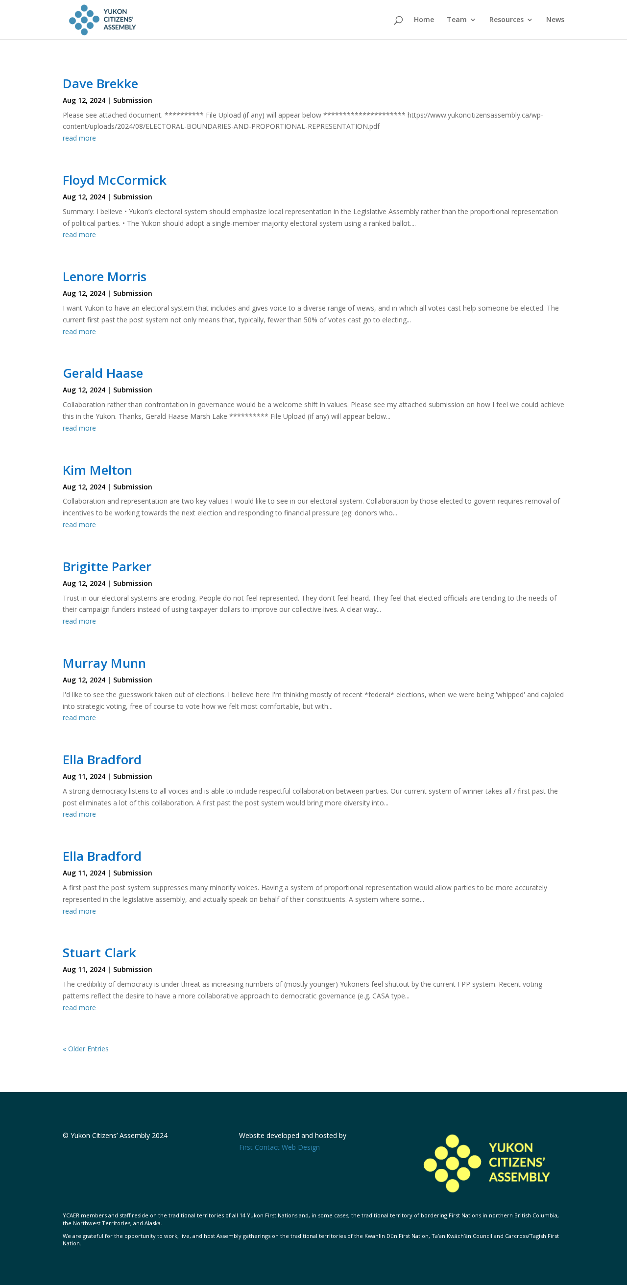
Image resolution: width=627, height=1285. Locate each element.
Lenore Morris (104, 276)
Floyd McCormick (115, 180)
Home (424, 20)
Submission (132, 100)
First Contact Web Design (279, 1147)
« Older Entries (86, 1048)
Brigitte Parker (107, 566)
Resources (506, 20)
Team (457, 20)
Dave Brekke (100, 83)
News (555, 20)
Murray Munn (104, 663)
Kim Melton (97, 470)
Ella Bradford (102, 759)
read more (79, 138)
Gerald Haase (103, 373)
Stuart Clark (99, 952)
